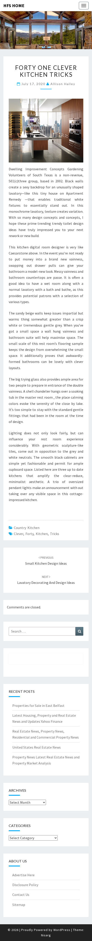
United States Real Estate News (36, 747)
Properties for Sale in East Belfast (38, 705)
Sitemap (18, 904)
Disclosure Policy (25, 885)
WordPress (61, 930)
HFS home (13, 5)
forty (29, 533)
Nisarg (46, 935)
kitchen (42, 533)
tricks (54, 533)
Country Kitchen (27, 527)
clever (18, 533)
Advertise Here (23, 875)
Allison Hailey (62, 84)
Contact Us (20, 894)
